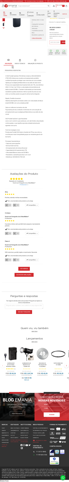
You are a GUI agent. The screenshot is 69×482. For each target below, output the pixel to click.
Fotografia (13, 14)
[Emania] (10, 6)
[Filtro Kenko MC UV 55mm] (58, 353)
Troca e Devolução (39, 433)
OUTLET (13, 435)
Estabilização (41, 15)
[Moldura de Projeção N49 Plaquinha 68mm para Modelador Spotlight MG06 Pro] (42, 353)
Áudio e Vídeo (49, 15)
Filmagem (21, 15)
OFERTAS (13, 433)
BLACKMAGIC (5, 435)
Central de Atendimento (40, 428)
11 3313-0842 (41, 452)
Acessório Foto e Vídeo (57, 15)
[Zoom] (3, 19)
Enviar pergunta (24, 312)
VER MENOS (24, 269)
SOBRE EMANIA (25, 428)
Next (4, 28)
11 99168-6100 (41, 455)
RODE (3, 437)
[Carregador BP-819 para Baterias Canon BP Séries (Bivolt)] (10, 353)
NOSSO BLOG (24, 435)
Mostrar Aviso (4, 481)
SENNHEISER (5, 442)
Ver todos (5, 14)
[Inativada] (52, 452)
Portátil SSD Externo (18, 132)
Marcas (64, 14)
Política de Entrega (39, 435)
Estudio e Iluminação (30, 14)
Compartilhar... (32, 205)
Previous (2, 365)
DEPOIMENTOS (25, 430)
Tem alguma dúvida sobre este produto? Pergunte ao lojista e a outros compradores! (24, 301)
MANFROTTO (5, 433)
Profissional (23, 184)
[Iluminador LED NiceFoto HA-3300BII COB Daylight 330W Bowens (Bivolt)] (26, 353)
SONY (3, 428)
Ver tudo (34, 331)
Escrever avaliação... (24, 275)
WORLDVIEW (5, 440)
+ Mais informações (37, 38)
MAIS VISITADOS (15, 428)
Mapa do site (24, 433)
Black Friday (24, 437)
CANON (4, 430)
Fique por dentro (17, 413)
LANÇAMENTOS (15, 430)
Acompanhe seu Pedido (40, 430)
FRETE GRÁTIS (14, 437)
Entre (57, 5)
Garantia (36, 437)
